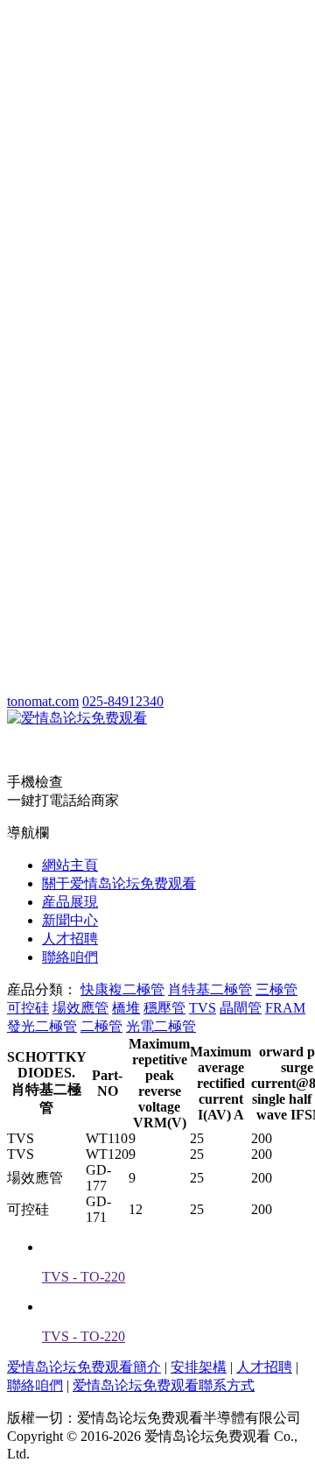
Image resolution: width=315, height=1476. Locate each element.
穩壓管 (165, 1007)
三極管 (277, 989)
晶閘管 (241, 1007)
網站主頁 (70, 865)
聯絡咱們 (70, 957)
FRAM (285, 1007)
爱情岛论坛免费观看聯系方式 (164, 1385)
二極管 (101, 1026)
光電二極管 (161, 1026)
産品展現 (70, 901)
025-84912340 (123, 701)
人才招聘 (70, 938)
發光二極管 (42, 1026)
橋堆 (126, 1007)
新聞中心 (70, 920)
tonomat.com (43, 701)
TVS (202, 1007)
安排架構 (199, 1366)
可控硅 (28, 1007)
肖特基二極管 (210, 989)
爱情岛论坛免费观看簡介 (84, 1366)
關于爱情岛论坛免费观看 (119, 883)
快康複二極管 (122, 989)
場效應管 (80, 1007)
